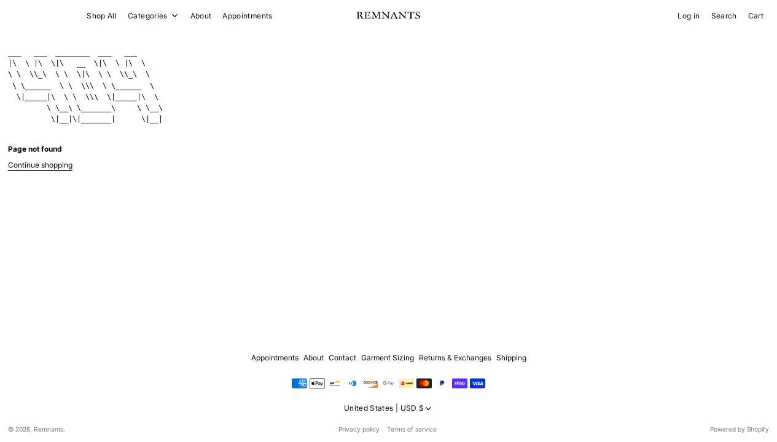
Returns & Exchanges (455, 357)
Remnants (48, 429)
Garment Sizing (387, 357)
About (201, 15)
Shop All (102, 15)
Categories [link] (148, 16)
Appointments (247, 15)
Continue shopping (40, 164)
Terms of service (412, 429)
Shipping (511, 357)
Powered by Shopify (739, 429)
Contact (342, 357)
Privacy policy (359, 429)
